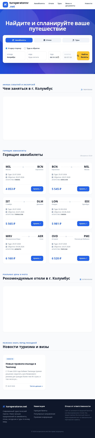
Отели (51, 3)
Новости (88, 3)
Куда (30, 54)
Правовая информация (43, 417)
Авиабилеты (39, 3)
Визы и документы (70, 4)
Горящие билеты (40, 411)
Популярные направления (44, 414)
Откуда (10, 54)
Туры (60, 3)
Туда (52, 54)
